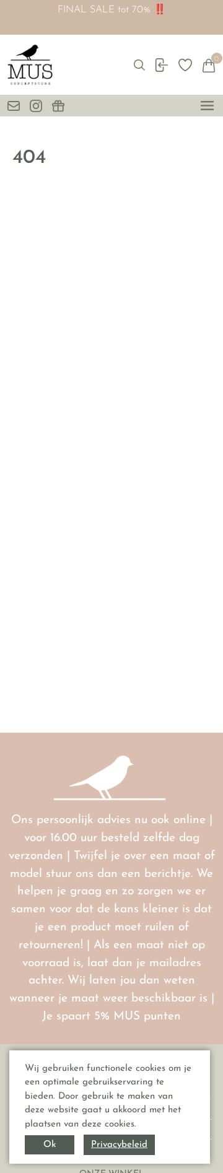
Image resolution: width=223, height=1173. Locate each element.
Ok (49, 1144)
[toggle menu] (207, 105)
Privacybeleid (119, 1144)
